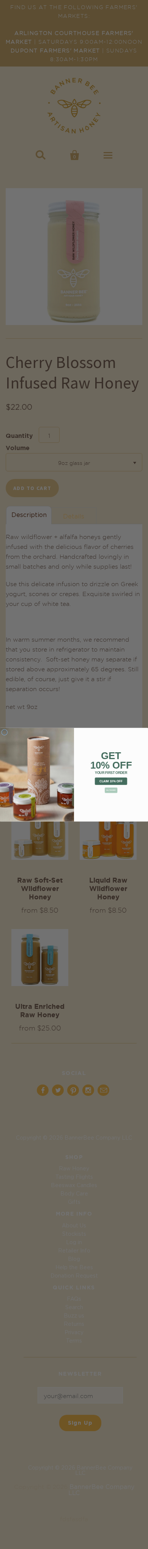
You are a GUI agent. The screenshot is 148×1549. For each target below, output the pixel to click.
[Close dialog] (4, 732)
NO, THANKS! (111, 790)
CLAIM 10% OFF (110, 781)
